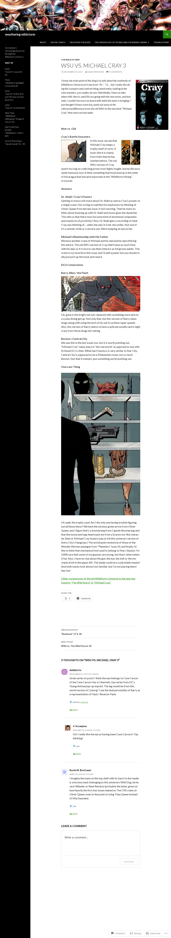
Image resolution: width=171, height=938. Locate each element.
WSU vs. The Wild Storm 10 (76, 644)
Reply (75, 710)
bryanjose (81, 726)
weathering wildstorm (20, 34)
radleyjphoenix (95, 72)
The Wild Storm (70, 59)
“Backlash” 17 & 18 (71, 632)
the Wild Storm (161, 42)
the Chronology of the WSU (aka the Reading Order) (121, 42)
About (43, 42)
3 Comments (115, 72)
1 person (84, 702)
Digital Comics (58, 42)
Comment (128, 861)
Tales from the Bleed (80, 42)
